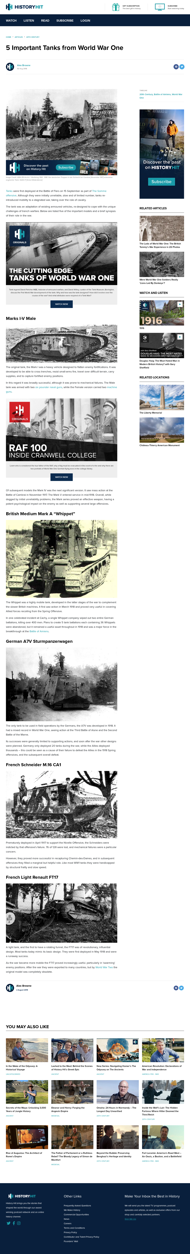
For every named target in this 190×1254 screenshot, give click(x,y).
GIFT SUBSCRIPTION (131, 6)
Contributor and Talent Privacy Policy (81, 1237)
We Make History (72, 1210)
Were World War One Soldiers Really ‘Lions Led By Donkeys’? (159, 281)
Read (45, 20)
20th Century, (147, 94)
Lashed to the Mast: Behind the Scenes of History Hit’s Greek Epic (72, 1067)
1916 (142, 328)
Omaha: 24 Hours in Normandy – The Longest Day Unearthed (116, 1109)
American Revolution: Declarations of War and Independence (162, 1067)
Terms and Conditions (74, 1228)
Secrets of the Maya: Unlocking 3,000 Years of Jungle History (26, 1109)
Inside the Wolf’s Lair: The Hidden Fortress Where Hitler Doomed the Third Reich (160, 1111)
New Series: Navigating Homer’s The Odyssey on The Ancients (116, 1067)
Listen (29, 20)
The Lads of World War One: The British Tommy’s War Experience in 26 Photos (160, 245)
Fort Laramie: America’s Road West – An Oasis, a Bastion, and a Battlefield (161, 1154)
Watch (11, 20)
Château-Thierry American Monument (160, 445)
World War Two (104, 967)
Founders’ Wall (71, 1241)
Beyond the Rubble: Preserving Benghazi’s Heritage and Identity (114, 1154)
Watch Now (61, 304)
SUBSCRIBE (172, 6)
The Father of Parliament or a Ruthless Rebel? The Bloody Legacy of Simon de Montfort (71, 1156)
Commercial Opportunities (76, 1214)
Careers (67, 1223)
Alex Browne (23, 65)
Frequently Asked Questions (77, 1205)
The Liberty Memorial (151, 412)
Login (85, 20)
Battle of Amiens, (163, 94)
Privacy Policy (70, 1232)
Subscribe (64, 20)
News (66, 1219)
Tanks (9, 191)
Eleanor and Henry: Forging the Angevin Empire (68, 1109)
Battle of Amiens (39, 631)
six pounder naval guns (48, 387)
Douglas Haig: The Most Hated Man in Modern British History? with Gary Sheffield (160, 364)
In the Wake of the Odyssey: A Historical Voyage (22, 1067)
